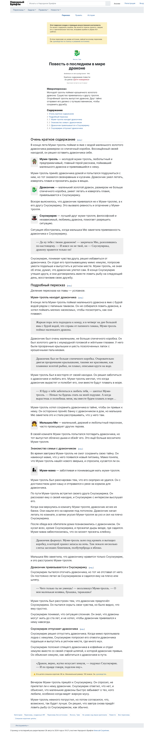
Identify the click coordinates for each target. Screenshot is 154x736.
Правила (43, 10)
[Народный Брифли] (17, 3)
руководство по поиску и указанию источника (71, 41)
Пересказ (66, 15)
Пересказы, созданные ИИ (34, 715)
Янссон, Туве (77, 59)
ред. (79, 140)
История (91, 15)
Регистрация (130, 3)
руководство (101, 674)
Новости (55, 10)
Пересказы (18, 10)
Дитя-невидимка (81, 79)
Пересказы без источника (57, 715)
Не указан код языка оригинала (94, 715)
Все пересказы (124, 715)
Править (78, 15)
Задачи (31, 10)
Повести (112, 715)
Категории (18, 715)
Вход (142, 3)
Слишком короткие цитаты (25, 718)
